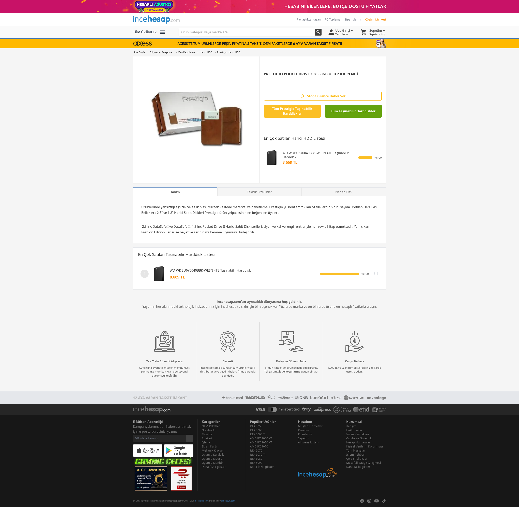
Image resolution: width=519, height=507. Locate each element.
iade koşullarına (289, 371)
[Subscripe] (189, 438)
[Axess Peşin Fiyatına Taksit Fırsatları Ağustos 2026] (259, 43)
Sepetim (303, 438)
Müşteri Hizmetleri (310, 426)
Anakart (207, 438)
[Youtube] (376, 501)
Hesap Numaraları (358, 442)
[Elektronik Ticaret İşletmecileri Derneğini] (361, 409)
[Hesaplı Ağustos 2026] (259, 6)
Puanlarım (305, 434)
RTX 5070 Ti (258, 454)
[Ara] (318, 32)
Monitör (207, 434)
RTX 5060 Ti (258, 434)
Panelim (303, 430)
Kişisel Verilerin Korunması (364, 446)
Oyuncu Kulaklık (213, 454)
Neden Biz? (343, 192)
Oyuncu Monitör (213, 463)
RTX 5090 (256, 463)
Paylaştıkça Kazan (309, 19)
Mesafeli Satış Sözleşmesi (363, 463)
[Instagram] (369, 501)
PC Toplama (333, 19)
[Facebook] (362, 501)
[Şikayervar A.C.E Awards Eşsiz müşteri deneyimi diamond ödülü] (151, 478)
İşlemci (206, 442)
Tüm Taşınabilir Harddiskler (353, 111)
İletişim (351, 426)
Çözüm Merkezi (375, 19)
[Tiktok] (384, 501)
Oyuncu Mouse (212, 458)
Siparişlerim (353, 19)
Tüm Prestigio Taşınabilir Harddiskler (292, 111)
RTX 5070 (256, 450)
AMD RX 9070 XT (261, 442)
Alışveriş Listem (308, 442)
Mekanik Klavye (212, 450)
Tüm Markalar (355, 450)
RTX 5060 (256, 430)
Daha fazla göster (214, 467)
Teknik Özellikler (259, 192)
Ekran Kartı (209, 446)
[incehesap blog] (318, 461)
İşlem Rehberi (355, 454)
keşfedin (171, 375)
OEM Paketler (211, 426)
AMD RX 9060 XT (261, 438)
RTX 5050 (256, 426)
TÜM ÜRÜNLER (145, 32)
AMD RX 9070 (259, 446)
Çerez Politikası (356, 458)
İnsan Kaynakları (357, 434)
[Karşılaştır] (376, 273)
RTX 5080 (256, 458)
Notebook (208, 430)
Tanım (175, 192)
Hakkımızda (354, 430)
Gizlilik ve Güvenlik (359, 438)
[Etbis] (181, 478)
